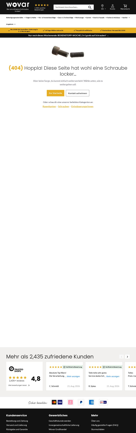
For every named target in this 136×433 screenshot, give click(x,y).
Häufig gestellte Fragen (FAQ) (104, 425)
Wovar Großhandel (58, 429)
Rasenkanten (49, 106)
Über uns (95, 420)
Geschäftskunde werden (60, 420)
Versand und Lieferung (16, 425)
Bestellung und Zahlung (17, 420)
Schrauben (63, 106)
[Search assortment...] (90, 7)
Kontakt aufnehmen (77, 93)
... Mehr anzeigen (72, 376)
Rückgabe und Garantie (17, 429)
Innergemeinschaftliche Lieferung (64, 425)
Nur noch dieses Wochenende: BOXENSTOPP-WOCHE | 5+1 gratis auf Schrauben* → (68, 35)
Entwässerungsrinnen (82, 106)
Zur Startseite (55, 93)
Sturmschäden (97, 429)
